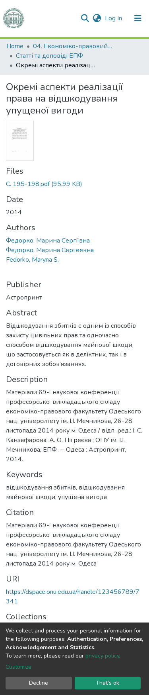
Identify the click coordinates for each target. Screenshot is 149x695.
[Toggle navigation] (138, 18)
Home (14, 46)
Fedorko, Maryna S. (32, 259)
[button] (96, 18)
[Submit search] (84, 18)
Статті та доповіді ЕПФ (49, 55)
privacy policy (102, 656)
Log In (114, 18)
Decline (38, 683)
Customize (18, 667)
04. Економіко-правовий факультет (72, 46)
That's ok (107, 683)
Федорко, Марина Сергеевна (50, 250)
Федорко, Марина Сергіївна (48, 240)
